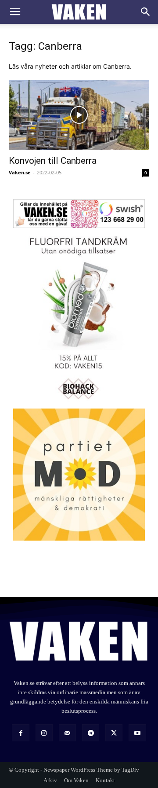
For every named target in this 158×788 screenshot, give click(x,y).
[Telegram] (90, 732)
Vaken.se (20, 172)
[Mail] (67, 732)
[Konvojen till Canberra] (79, 115)
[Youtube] (137, 732)
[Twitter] (113, 732)
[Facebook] (20, 732)
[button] (15, 12)
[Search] (145, 12)
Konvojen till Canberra (53, 160)
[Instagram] (44, 732)
